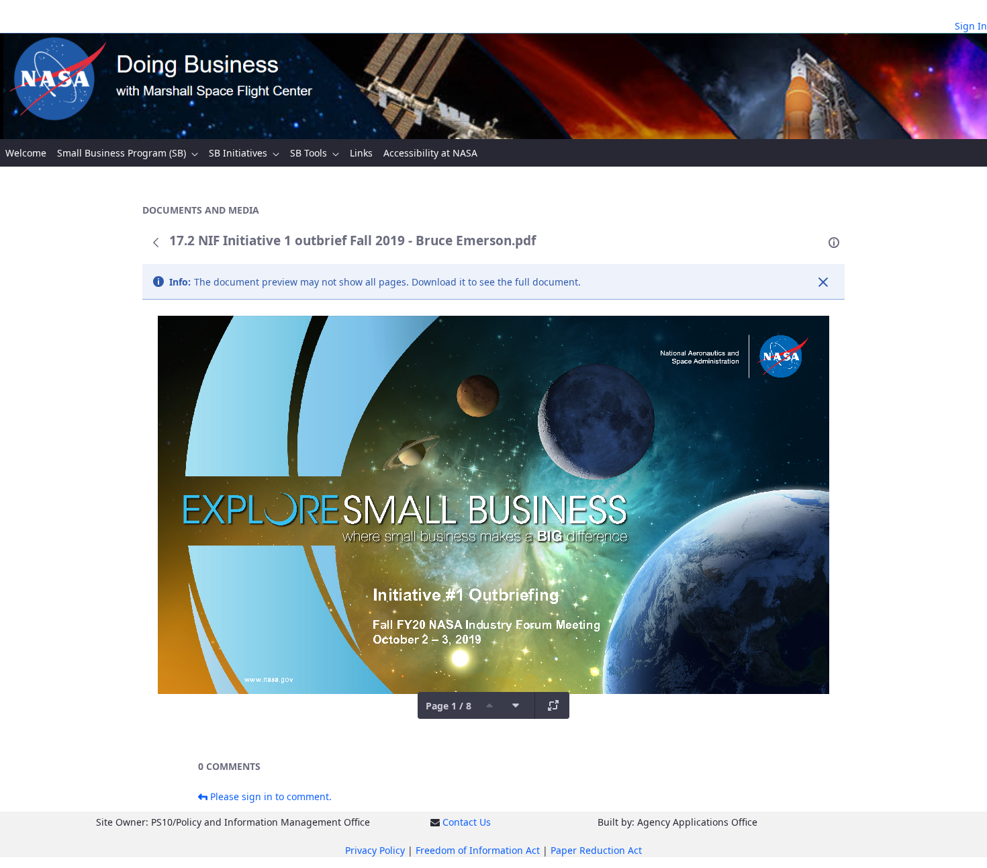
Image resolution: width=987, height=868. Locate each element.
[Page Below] (515, 705)
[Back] (155, 242)
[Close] (823, 282)
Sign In (971, 25)
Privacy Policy (375, 850)
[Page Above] (489, 705)
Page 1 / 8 (448, 705)
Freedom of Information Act (478, 850)
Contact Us (466, 822)
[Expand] (553, 705)
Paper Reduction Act (596, 850)
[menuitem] (26, 153)
